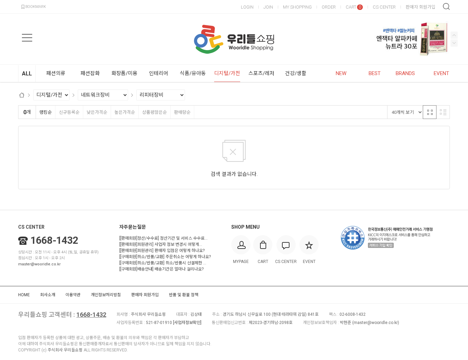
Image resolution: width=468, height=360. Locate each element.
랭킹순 (45, 112)
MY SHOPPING (297, 7)
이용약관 (73, 294)
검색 (446, 6)
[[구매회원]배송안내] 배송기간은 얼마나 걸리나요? (161, 269)
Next (454, 35)
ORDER (329, 7)
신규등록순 (69, 112)
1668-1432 (54, 240)
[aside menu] (27, 37)
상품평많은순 (154, 112)
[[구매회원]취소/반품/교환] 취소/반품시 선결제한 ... (162, 263)
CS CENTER (384, 7)
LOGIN (247, 7)
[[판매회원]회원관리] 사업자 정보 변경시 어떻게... (160, 244)
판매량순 (182, 112)
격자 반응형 (429, 112)
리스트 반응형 (443, 112)
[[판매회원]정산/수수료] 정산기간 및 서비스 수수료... (163, 238)
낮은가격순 (97, 112)
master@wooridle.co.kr (39, 264)
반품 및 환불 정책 (183, 294)
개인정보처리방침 (106, 294)
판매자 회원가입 (420, 7)
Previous (454, 43)
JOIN (268, 7)
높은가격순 (124, 112)
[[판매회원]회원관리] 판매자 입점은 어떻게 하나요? (162, 250)
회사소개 (47, 294)
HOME (24, 294)
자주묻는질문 (132, 227)
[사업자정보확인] (187, 322)
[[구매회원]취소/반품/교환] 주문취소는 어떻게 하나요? (165, 256)
